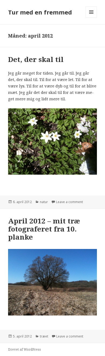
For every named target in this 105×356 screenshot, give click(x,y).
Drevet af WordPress (24, 349)
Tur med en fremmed (40, 12)
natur (44, 202)
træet (44, 336)
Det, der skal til (36, 59)
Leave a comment (69, 202)
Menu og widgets (91, 17)
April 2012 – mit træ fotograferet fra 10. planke (44, 229)
